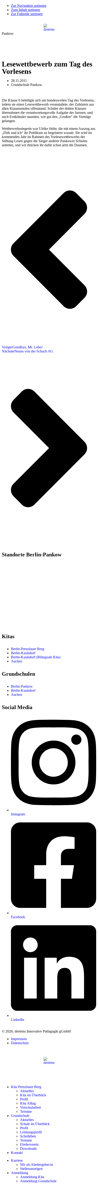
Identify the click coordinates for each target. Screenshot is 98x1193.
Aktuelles (27, 1091)
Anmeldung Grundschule (38, 1181)
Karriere (17, 1160)
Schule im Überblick (35, 1124)
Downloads (28, 1148)
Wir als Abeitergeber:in (36, 1164)
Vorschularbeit (30, 1107)
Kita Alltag (28, 1103)
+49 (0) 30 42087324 (20, 583)
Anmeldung (19, 1173)
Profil (24, 1099)
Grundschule (20, 1116)
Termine (26, 1111)
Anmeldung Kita (32, 1177)
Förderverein (29, 1144)
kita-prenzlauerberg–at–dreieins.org (27, 588)
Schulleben (28, 1136)
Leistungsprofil (31, 1132)
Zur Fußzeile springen (27, 14)
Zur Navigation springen (28, 6)
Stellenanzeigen (31, 1169)
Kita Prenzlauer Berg (26, 1087)
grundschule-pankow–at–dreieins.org (28, 624)
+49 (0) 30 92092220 (20, 620)
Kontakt (17, 1153)
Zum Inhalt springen (25, 10)
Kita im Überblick (33, 1095)
